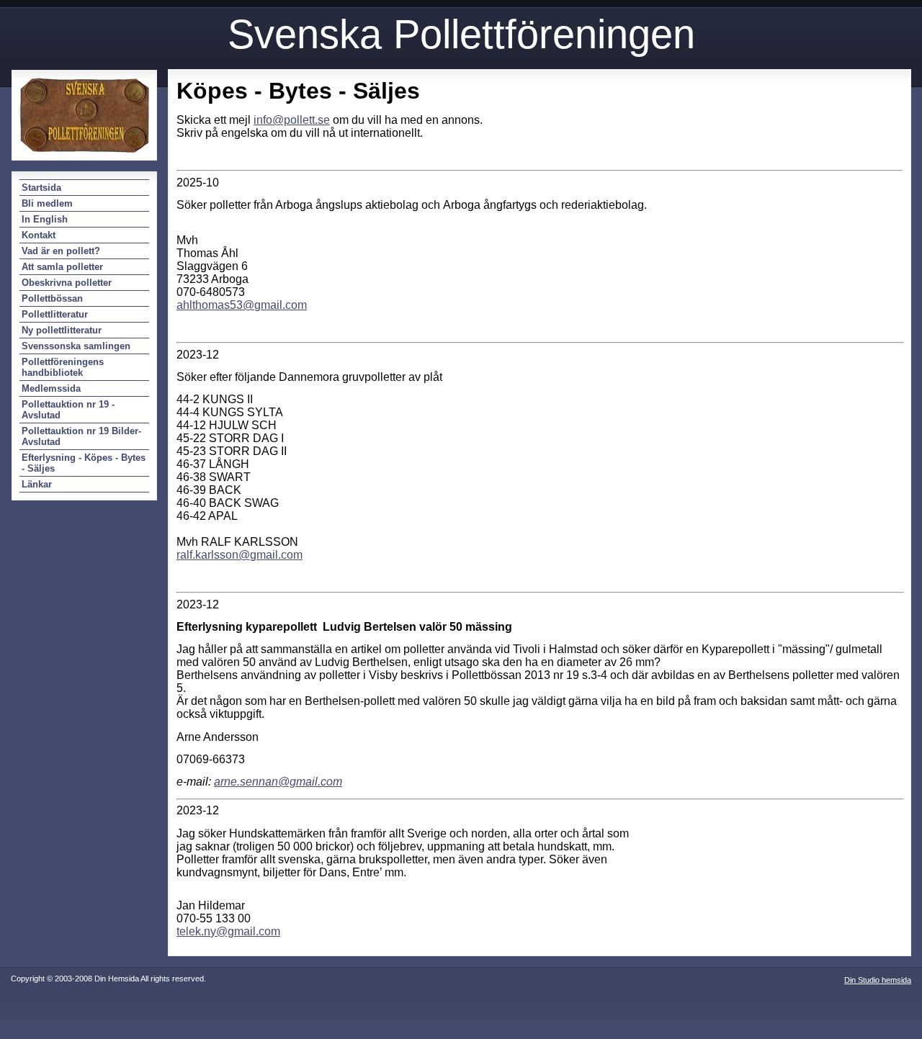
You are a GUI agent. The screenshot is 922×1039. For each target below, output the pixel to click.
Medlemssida (51, 388)
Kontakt (38, 235)
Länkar (37, 484)
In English (45, 219)
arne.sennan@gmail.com (278, 781)
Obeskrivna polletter (67, 282)
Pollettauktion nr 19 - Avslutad (68, 409)
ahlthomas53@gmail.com (241, 305)
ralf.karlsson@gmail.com (239, 555)
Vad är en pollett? (61, 251)
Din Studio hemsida (877, 980)
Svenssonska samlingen (76, 346)
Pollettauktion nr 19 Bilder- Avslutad (81, 436)
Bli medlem (47, 203)
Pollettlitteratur (55, 314)
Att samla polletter (62, 266)
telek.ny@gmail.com (228, 931)
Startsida (41, 187)
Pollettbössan (52, 298)
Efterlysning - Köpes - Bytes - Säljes (84, 463)
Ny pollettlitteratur (62, 330)
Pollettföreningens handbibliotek (63, 367)
